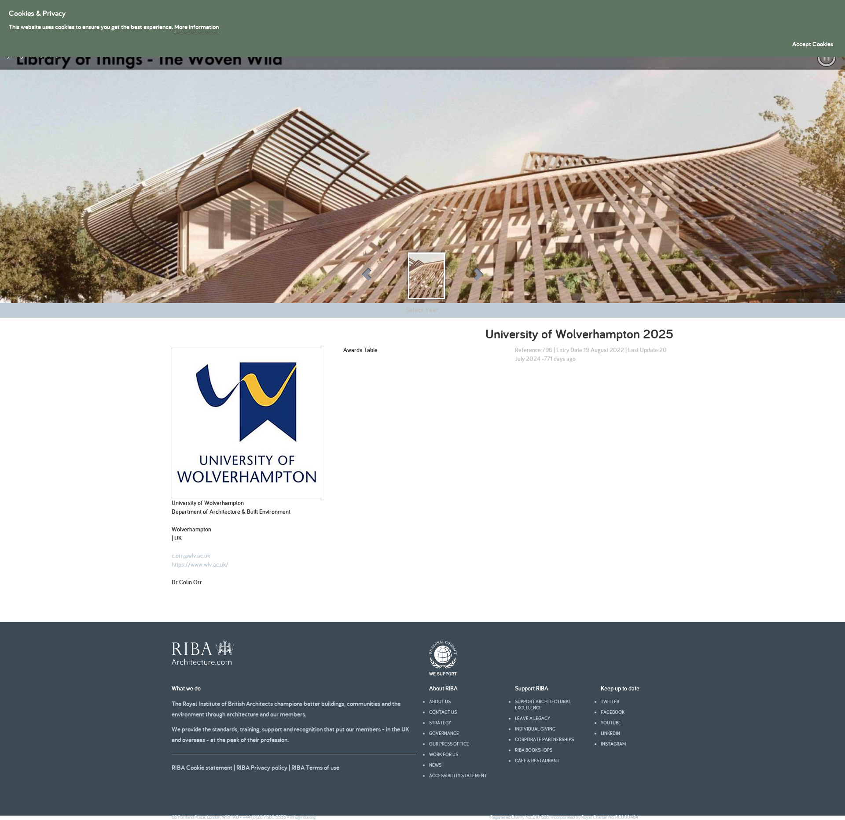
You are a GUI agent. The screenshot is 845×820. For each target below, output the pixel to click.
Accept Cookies (812, 44)
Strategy (440, 723)
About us (440, 701)
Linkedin (610, 733)
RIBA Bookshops (533, 750)
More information (196, 26)
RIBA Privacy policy (261, 767)
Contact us (443, 712)
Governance (444, 733)
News (435, 765)
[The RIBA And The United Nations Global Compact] (443, 673)
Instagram (613, 744)
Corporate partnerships (544, 739)
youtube (611, 723)
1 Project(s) (79, 341)
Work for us (443, 754)
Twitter (610, 701)
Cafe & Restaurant (537, 760)
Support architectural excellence (543, 704)
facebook (613, 712)
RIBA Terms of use (315, 767)
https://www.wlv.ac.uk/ (200, 564)
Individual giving (535, 729)
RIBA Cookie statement (202, 767)
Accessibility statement (458, 775)
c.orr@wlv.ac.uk (191, 556)
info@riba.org (303, 817)
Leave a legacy (532, 718)
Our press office (449, 744)
